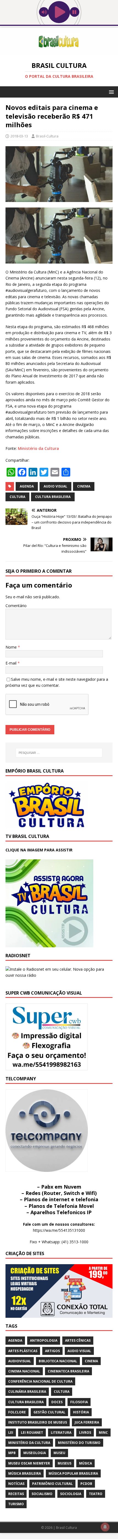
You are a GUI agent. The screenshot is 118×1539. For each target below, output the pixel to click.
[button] (110, 92)
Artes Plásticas (22, 1351)
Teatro (95, 1493)
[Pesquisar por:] (59, 752)
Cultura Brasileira (53, 496)
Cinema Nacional (24, 1371)
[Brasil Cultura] (59, 52)
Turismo (16, 1504)
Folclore (17, 1412)
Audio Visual (55, 486)
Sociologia (70, 1493)
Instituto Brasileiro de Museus (37, 1422)
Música (85, 1463)
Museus (64, 1463)
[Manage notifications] (105, 1527)
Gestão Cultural (49, 1412)
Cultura (17, 496)
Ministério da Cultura (38, 448)
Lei (10, 1432)
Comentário (16, 605)
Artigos (52, 1351)
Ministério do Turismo (79, 1442)
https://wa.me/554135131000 (59, 1230)
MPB (12, 1453)
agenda (27, 486)
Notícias (16, 1483)
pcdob (86, 1483)
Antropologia (43, 1340)
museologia (34, 1453)
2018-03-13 (19, 136)
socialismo (42, 1493)
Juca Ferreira (87, 1422)
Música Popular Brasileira (73, 1473)
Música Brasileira (24, 1473)
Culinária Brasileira (27, 1391)
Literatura (61, 1432)
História (81, 1412)
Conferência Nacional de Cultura (40, 1381)
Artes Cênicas (78, 1340)
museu (59, 1453)
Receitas (16, 1493)
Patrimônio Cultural (52, 1483)
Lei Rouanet (32, 1432)
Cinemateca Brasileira (68, 1371)
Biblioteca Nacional (58, 1361)
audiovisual (19, 1361)
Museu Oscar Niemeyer (29, 1463)
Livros (85, 1432)
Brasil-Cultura (47, 136)
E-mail (11, 663)
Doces (57, 1402)
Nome (11, 647)
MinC (103, 1432)
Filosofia (79, 1402)
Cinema (83, 486)
